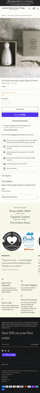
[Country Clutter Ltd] (13, 8)
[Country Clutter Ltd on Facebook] (3, 351)
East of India (6, 83)
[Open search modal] (29, 9)
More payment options (20, 121)
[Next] (37, 3)
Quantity (5, 99)
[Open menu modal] (37, 9)
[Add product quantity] (9, 102)
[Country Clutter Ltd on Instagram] (6, 351)
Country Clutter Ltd (17, 370)
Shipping (14, 135)
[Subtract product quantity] (3, 102)
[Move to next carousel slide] (37, 240)
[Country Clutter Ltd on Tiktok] (9, 351)
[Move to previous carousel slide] (2, 240)
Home (3, 15)
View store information (10, 130)
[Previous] (3, 3)
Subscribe (34, 344)
